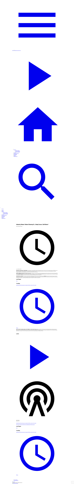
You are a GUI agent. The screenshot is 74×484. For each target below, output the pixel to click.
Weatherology (15, 156)
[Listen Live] (37, 356)
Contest (15, 152)
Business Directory (16, 153)
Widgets (15, 149)
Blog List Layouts (17, 151)
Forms (15, 155)
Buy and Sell (15, 154)
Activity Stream (17, 150)
